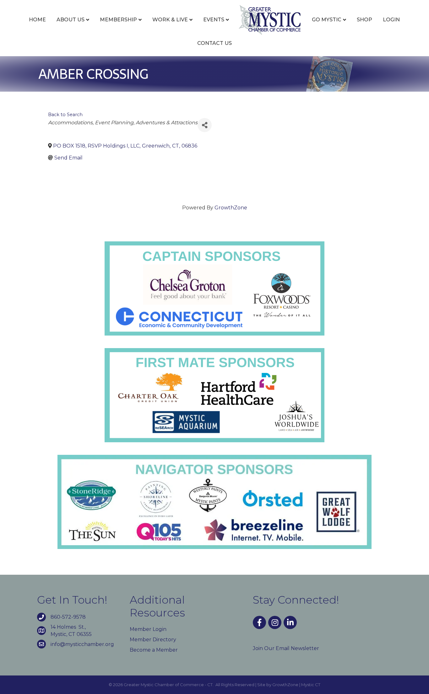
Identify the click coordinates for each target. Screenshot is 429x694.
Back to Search (65, 114)
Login (391, 20)
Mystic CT (310, 684)
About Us (70, 20)
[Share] (205, 125)
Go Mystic (326, 20)
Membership (118, 20)
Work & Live (170, 20)
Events (213, 20)
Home (37, 20)
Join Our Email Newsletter (286, 648)
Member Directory (153, 640)
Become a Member (154, 650)
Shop (364, 20)
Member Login (148, 629)
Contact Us (214, 43)
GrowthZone (231, 208)
